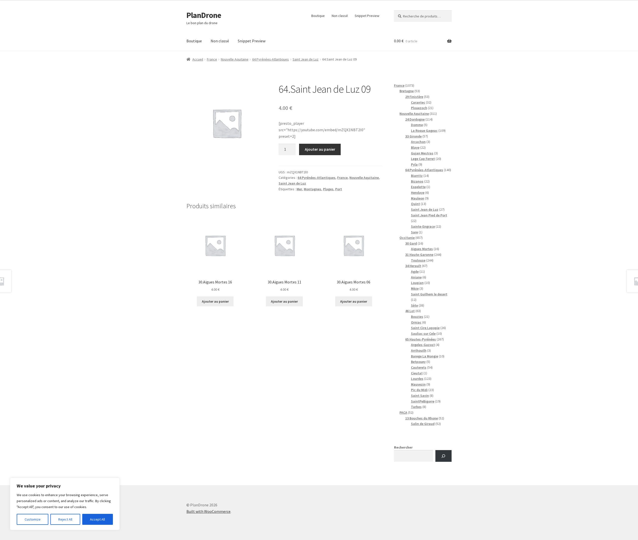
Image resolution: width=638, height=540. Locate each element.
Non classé (340, 15)
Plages (328, 189)
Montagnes (312, 189)
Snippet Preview (367, 15)
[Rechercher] (443, 456)
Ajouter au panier (320, 149)
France (212, 59)
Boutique (318, 15)
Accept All (97, 519)
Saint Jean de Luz (306, 59)
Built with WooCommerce (208, 511)
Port (338, 189)
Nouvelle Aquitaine (234, 59)
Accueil (197, 59)
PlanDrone (203, 15)
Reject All (65, 519)
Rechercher (403, 447)
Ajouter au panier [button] (215, 301)
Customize (33, 519)
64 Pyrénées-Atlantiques (270, 59)
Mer (299, 189)
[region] (65, 504)
